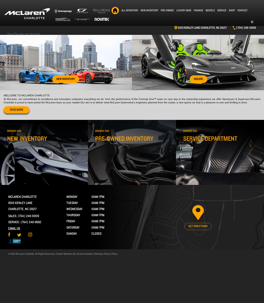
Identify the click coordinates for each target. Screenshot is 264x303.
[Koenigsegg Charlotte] (63, 12)
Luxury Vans (183, 10)
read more (16, 109)
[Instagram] (30, 236)
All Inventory (129, 10)
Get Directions (198, 226)
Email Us (14, 228)
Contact (242, 10)
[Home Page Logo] (115, 10)
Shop (232, 10)
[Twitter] (19, 236)
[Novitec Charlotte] (102, 19)
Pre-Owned (167, 10)
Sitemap (98, 254)
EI (252, 22)
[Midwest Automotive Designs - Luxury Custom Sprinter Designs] (63, 19)
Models (210, 10)
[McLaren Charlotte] (27, 14)
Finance (198, 10)
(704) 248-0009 (28, 216)
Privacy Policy (110, 254)
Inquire (198, 79)
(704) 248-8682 (30, 222)
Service (221, 10)
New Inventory (149, 10)
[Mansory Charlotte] (82, 19)
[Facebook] (9, 236)
